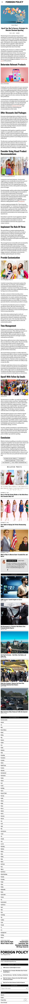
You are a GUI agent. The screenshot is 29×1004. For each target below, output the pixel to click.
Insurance (2, 816)
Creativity (2, 760)
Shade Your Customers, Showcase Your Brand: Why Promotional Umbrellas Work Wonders (12, 684)
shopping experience (17, 106)
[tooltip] (7, 570)
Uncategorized (3, 932)
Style (2, 909)
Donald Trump (3, 765)
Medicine (2, 849)
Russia (2, 892)
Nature (2, 861)
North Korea (3, 871)
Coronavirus (3, 757)
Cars (1, 745)
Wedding (2, 935)
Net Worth (3, 864)
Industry (2, 811)
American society (4, 720)
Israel (2, 823)
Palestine (2, 877)
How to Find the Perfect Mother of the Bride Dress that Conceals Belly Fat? (14, 495)
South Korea (3, 904)
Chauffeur (2, 750)
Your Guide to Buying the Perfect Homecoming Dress (13, 525)
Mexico (2, 851)
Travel (2, 922)
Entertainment (3, 773)
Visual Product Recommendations (19, 462)
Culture (2, 763)
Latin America (3, 831)
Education (2, 770)
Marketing (3, 846)
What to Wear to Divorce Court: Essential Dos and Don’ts (14, 555)
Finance (2, 780)
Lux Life (2, 844)
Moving (2, 856)
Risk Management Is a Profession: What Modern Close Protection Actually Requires (13, 627)
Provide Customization (10, 460)
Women (2, 937)
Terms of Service (4, 1002)
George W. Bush (4, 793)
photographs (21, 201)
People (2, 882)
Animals (2, 722)
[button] (26, 988)
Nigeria (2, 869)
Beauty (2, 732)
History (2, 801)
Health (2, 798)
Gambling (2, 788)
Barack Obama (3, 730)
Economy (2, 768)
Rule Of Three (20, 460)
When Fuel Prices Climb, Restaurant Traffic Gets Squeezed (14, 711)
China (2, 752)
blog (1, 737)
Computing (3, 755)
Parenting (2, 879)
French (2, 785)
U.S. (1, 930)
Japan (2, 826)
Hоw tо (2, 808)
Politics (2, 887)
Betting (2, 735)
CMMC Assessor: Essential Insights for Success (11, 599)
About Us (2, 995)
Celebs (2, 747)
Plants (2, 884)
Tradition (2, 920)
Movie (2, 854)
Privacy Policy (3, 1000)
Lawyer (2, 833)
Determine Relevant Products (10, 458)
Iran (1, 821)
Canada (2, 742)
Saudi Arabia (3, 894)
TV (1, 927)
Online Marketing (4, 874)
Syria (2, 912)
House (2, 806)
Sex (1, 899)
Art (1, 725)
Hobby (2, 803)
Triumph (2, 925)
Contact (2, 997)
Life (1, 836)
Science (2, 897)
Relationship (3, 889)
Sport (2, 907)
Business (2, 740)
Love (1, 841)
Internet (2, 818)
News (2, 866)
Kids (1, 828)
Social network (3, 902)
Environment (3, 775)
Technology (3, 915)
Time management (6, 462)
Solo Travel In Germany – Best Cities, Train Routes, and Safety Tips (13, 655)
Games (2, 790)
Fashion (17, 33)
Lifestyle (2, 839)
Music (2, 859)
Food (1, 783)
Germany (2, 795)
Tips (1, 917)
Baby (2, 727)
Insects (2, 813)
